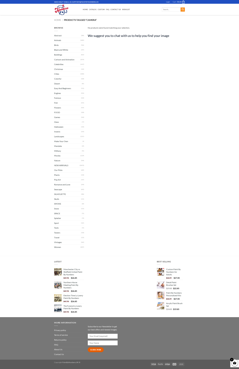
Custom (101, 9)
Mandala (58, 146)
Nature (57, 160)
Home (85, 9)
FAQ (107, 9)
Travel (56, 237)
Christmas (58, 69)
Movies (57, 155)
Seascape (58, 189)
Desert (57, 83)
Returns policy (60, 340)
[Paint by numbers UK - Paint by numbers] (66, 9)
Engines (57, 93)
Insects (57, 131)
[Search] (183, 9)
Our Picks (58, 170)
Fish (56, 103)
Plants (57, 175)
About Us (58, 349)
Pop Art (57, 179)
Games (57, 117)
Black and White (61, 50)
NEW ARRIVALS (61, 165)
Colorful (57, 79)
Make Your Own (61, 141)
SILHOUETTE (60, 194)
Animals (57, 40)
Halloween (58, 127)
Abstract (58, 35)
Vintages (58, 242)
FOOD (57, 112)
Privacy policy (60, 330)
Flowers (57, 107)
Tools (56, 228)
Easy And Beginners (62, 88)
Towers (57, 232)
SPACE (57, 213)
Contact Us (115, 9)
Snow (56, 208)
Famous (57, 98)
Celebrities (58, 64)
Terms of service (61, 335)
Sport (56, 223)
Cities (56, 74)
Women (57, 247)
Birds (56, 45)
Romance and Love (62, 184)
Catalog (92, 9)
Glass (56, 122)
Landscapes (59, 136)
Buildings (58, 54)
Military (57, 151)
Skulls (56, 199)
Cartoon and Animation (64, 59)
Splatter (57, 218)
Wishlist (126, 9)
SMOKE (57, 204)
